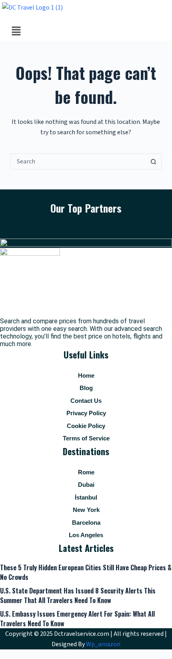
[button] (16, 31)
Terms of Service (86, 438)
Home (86, 375)
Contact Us (86, 400)
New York (86, 509)
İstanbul (86, 497)
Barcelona (86, 522)
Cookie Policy (86, 425)
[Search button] (153, 161)
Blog (86, 387)
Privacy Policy (86, 413)
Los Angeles (86, 535)
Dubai (86, 484)
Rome (86, 472)
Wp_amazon (103, 644)
